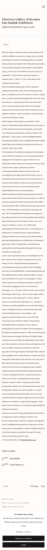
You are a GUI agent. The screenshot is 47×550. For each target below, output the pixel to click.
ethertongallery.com (28, 440)
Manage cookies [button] (23, 532)
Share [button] (6, 44)
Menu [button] (43, 7)
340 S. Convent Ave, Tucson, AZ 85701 (15, 503)
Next (43, 486)
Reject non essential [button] (23, 538)
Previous (34, 486)
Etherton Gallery (19, 7)
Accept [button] (23, 545)
